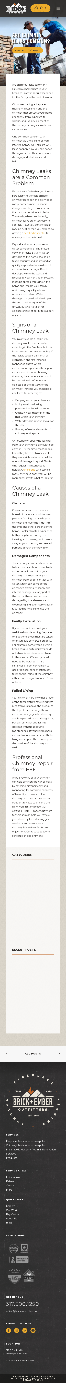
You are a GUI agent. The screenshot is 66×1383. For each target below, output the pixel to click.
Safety (17, 929)
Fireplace (19, 895)
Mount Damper (24, 903)
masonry (19, 899)
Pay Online (12, 1214)
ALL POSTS (33, 1053)
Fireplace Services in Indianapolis (25, 1141)
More (9, 1189)
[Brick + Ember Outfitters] (23, 8)
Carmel (10, 1185)
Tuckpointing (23, 933)
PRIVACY (28, 1380)
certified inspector (34, 233)
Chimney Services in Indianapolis (25, 1145)
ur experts (29, 469)
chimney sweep (25, 882)
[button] (8, 1330)
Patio (16, 912)
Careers (10, 1206)
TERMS (39, 1380)
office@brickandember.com (22, 1311)
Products (11, 1157)
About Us (11, 1218)
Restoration (21, 925)
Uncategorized (24, 937)
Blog (9, 1222)
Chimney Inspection (28, 874)
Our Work (11, 1210)
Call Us (40, 8)
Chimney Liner (23, 878)
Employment (22, 891)
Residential (21, 920)
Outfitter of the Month (30, 908)
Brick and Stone (25, 865)
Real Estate (21, 916)
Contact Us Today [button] (27, 50)
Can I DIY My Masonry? (27, 966)
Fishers (10, 1181)
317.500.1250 (22, 1304)
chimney (19, 869)
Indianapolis (13, 1177)
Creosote (19, 886)
